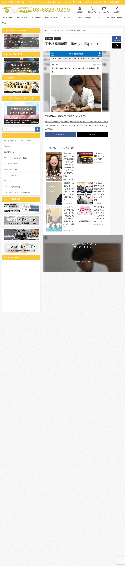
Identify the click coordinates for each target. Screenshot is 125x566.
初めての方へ (22, 17)
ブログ (57, 38)
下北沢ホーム (7, 17)
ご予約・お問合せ (84, 17)
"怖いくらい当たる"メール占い (16, 158)
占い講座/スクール (11, 163)
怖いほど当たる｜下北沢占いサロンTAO (19, 140)
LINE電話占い (9, 152)
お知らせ (49, 38)
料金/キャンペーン (52, 17)
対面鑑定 (7, 146)
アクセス (98, 17)
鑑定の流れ (68, 17)
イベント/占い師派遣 (114, 17)
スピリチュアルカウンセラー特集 (17, 192)
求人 (4, 23)
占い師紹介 (36, 17)
